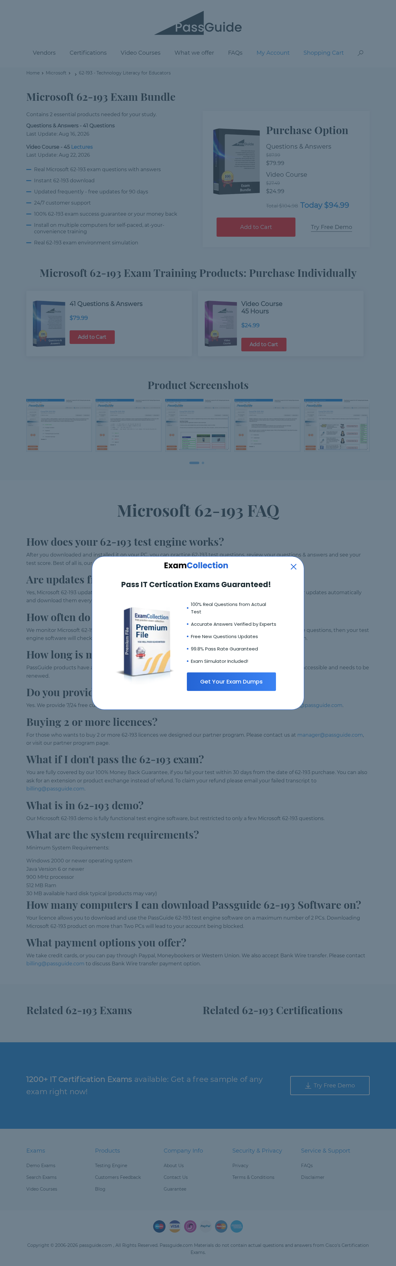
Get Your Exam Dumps (231, 681)
